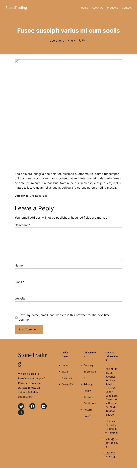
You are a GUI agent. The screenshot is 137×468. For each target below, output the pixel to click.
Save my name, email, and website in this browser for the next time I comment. (65, 317)
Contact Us (67, 384)
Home (65, 365)
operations (57, 40)
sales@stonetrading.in (111, 443)
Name (20, 265)
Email (19, 282)
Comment (22, 225)
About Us (67, 378)
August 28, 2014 (77, 40)
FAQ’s (65, 371)
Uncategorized (38, 195)
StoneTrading (16, 8)
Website (20, 298)
